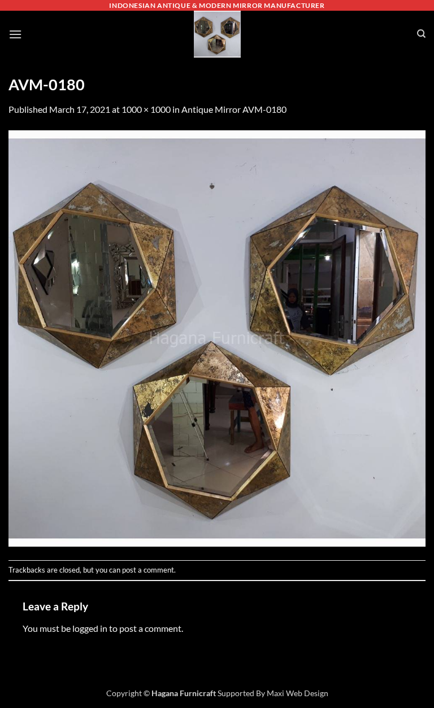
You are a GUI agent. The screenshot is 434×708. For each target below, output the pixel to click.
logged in (89, 628)
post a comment (148, 569)
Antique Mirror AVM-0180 (234, 109)
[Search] (421, 34)
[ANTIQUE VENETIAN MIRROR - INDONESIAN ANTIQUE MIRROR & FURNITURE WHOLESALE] (217, 34)
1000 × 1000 (146, 109)
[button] (15, 34)
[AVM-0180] (217, 337)
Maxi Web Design (297, 693)
